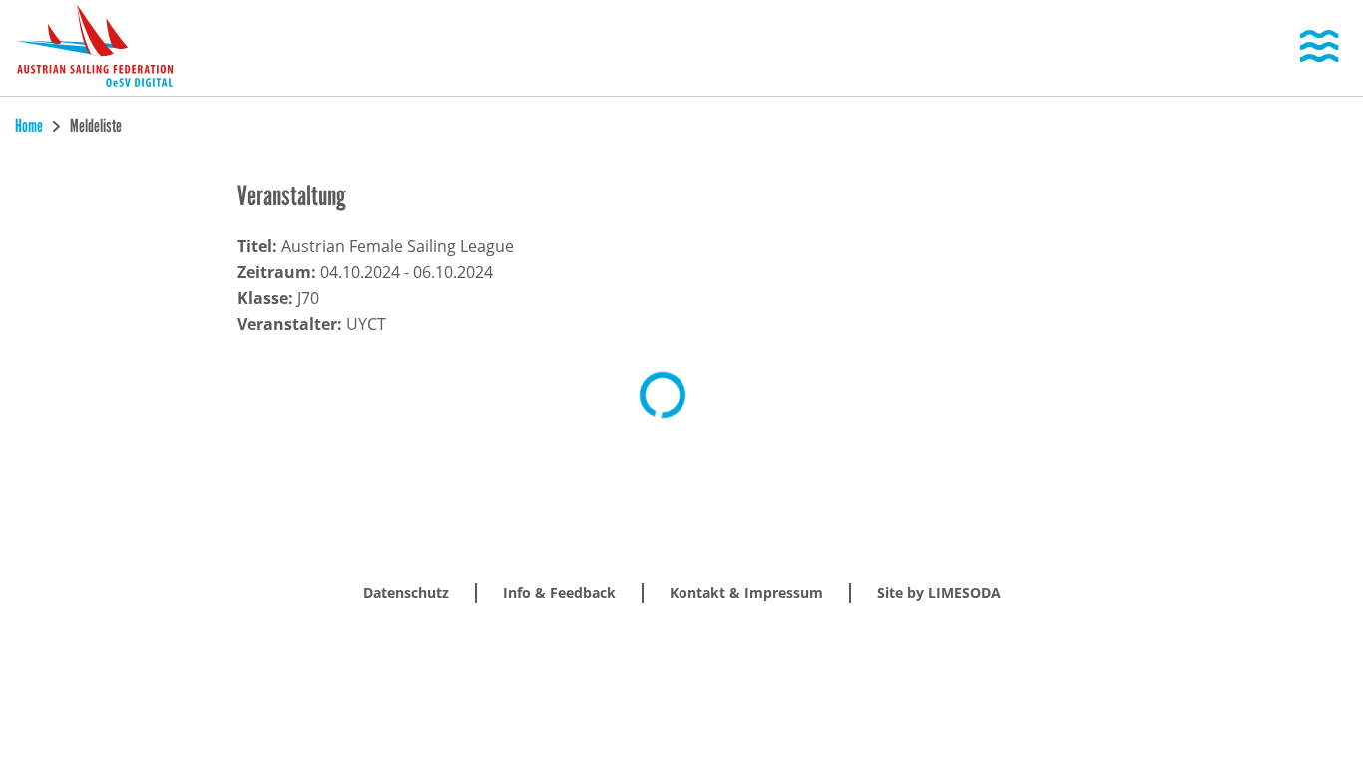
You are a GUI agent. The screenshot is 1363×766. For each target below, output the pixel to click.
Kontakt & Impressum (746, 592)
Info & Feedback (559, 592)
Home (30, 126)
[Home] (94, 47)
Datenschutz (406, 592)
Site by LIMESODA (939, 592)
